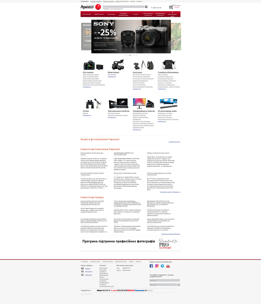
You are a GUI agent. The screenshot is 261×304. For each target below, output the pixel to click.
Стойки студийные (174, 87)
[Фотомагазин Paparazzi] (91, 9)
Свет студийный (163, 74)
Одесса (119, 270)
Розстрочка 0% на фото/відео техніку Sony (92, 174)
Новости (87, 268)
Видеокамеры (112, 74)
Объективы (86, 85)
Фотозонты (161, 83)
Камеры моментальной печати (92, 81)
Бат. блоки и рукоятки (139, 74)
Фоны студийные (163, 81)
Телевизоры (161, 113)
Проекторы (175, 119)
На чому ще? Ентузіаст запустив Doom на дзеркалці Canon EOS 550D (126, 220)
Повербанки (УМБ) (138, 127)
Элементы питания (138, 83)
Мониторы (136, 123)
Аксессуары (111, 14)
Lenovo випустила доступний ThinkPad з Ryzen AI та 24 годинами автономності (92, 202)
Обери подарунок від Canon (158, 153)
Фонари (125, 115)
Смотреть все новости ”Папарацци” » (170, 192)
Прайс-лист (88, 275)
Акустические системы (164, 115)
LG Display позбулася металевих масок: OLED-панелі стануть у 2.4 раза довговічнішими (94, 220)
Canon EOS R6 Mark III (116, 9)
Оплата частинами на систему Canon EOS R (159, 174)
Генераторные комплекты (165, 78)
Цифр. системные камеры (90, 76)
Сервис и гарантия (107, 261)
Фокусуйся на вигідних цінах (125, 173)
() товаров (177, 5)
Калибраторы (137, 119)
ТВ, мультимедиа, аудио (172, 14)
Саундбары (168, 113)
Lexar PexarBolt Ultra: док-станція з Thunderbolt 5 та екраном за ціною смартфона (161, 220)
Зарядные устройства (139, 115)
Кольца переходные (139, 87)
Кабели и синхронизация (140, 117)
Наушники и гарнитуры (165, 117)
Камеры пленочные (89, 83)
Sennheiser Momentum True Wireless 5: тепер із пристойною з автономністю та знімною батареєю (160, 203)
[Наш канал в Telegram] (162, 266)
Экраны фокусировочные (140, 81)
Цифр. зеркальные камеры (91, 74)
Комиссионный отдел (122, 1)
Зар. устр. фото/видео (139, 85)
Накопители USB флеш (147, 123)
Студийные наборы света (165, 76)
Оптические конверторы (97, 85)
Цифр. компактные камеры (91, 78)
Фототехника (87, 14)
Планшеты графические (115, 115)
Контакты (139, 1)
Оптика (135, 14)
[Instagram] (157, 266)
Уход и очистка (137, 78)
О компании (85, 1)
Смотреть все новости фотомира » (170, 234)
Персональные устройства (148, 14)
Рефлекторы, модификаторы (166, 85)
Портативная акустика (164, 119)
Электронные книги (114, 113)
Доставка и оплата (95, 261)
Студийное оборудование (123, 14)
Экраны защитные (147, 78)
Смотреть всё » (87, 87)
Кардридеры (149, 87)
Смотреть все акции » (174, 141)
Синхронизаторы (163, 87)
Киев (118, 268)
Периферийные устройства (160, 14)
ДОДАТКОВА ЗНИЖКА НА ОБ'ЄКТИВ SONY (123, 154)
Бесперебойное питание (140, 113)
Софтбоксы (168, 83)
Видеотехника (99, 14)
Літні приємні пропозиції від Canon (92, 154)
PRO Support (88, 271)
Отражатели (172, 81)
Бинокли (85, 113)
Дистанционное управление (141, 76)
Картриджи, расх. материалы (141, 121)
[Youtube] (168, 266)
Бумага (152, 125)
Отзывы (132, 1)
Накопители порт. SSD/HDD (141, 125)
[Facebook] (151, 266)
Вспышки (98, 83)
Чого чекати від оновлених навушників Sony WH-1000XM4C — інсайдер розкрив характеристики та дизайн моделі (127, 203)
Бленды (148, 74)
